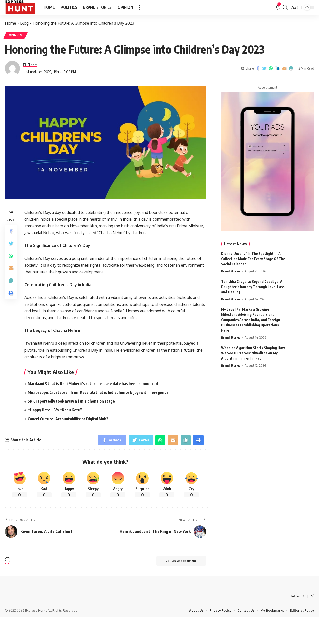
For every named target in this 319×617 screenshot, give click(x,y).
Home (10, 23)
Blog (24, 23)
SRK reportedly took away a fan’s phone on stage (71, 401)
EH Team (30, 64)
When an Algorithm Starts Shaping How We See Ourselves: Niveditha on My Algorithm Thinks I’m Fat (253, 353)
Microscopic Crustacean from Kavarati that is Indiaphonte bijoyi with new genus (98, 392)
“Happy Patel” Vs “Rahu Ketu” (55, 409)
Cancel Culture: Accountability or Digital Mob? (68, 418)
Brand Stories (230, 271)
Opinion (15, 35)
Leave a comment (183, 561)
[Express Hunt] (20, 7)
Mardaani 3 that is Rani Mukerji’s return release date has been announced (93, 383)
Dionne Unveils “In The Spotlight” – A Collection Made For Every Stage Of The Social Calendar (253, 258)
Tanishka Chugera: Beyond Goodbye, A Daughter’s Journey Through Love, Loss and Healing (253, 286)
